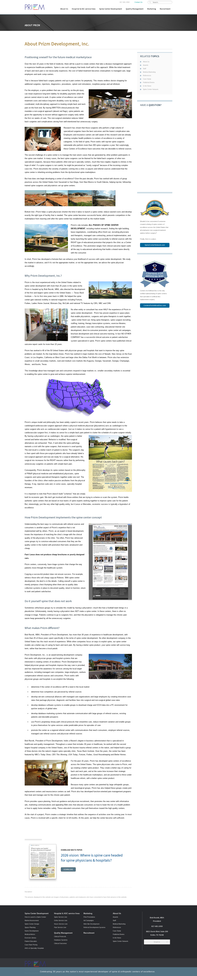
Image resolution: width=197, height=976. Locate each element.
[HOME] (35, 10)
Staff (144, 68)
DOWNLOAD (68, 869)
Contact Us (138, 2)
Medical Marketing (149, 72)
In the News (147, 86)
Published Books (149, 82)
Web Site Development (91, 924)
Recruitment (165, 9)
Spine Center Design (32, 924)
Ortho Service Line (60, 920)
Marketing (151, 9)
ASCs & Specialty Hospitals (34, 948)
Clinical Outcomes (60, 943)
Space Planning (30, 927)
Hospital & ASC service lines (83, 9)
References (147, 75)
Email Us (157, 942)
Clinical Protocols (60, 936)
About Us (64, 9)
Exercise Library (30, 938)
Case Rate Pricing (31, 945)
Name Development (32, 931)
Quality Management (134, 9)
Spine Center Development (110, 9)
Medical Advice (30, 934)
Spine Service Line (60, 917)
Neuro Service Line (60, 924)
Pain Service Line (60, 927)
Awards (145, 65)
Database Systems (60, 940)
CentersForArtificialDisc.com (155, 306)
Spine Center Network (150, 89)
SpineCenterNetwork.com (155, 245)
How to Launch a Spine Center (35, 917)
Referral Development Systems (94, 927)
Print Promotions (89, 917)
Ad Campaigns (89, 920)
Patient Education (31, 941)
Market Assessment (32, 920)
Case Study (147, 79)
